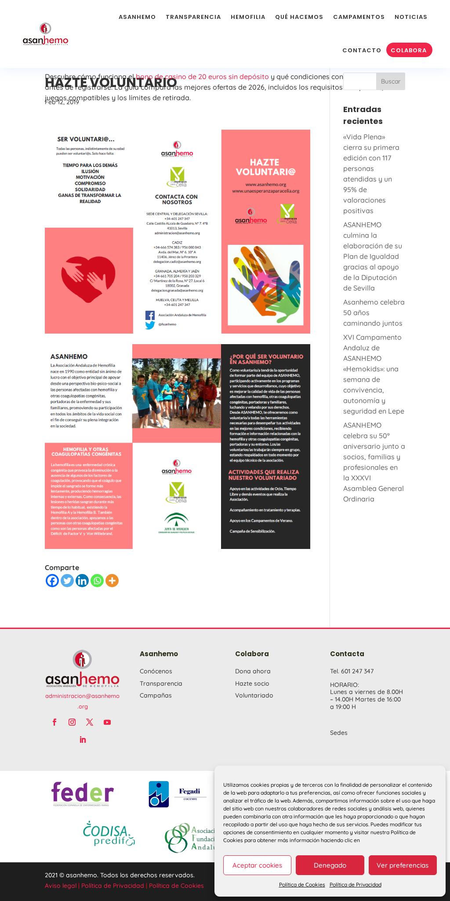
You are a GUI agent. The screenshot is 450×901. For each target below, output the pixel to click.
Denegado (330, 865)
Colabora (409, 50)
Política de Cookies (302, 884)
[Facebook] (52, 580)
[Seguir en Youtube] (107, 722)
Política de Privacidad (355, 884)
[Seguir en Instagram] (72, 722)
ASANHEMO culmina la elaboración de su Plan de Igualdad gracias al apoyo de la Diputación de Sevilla (372, 256)
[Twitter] (67, 580)
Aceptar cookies (257, 865)
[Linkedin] (82, 580)
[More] (112, 580)
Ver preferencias (402, 865)
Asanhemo (137, 17)
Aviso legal (60, 886)
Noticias (411, 17)
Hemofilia (248, 17)
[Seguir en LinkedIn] (83, 740)
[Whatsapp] (97, 580)
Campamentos (359, 17)
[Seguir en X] (90, 722)
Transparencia (193, 17)
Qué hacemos (299, 17)
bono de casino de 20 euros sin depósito (202, 76)
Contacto (361, 50)
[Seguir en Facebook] (54, 722)
